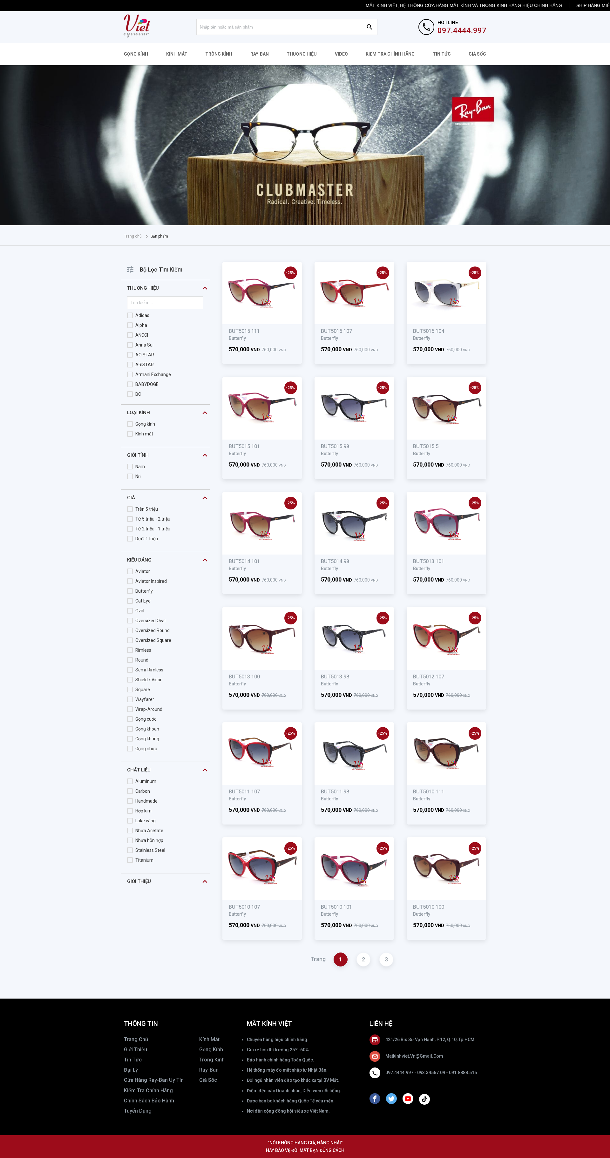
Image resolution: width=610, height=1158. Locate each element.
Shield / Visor (148, 679)
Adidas (142, 315)
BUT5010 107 (244, 907)
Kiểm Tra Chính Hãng (390, 54)
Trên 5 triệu (146, 509)
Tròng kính (218, 54)
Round (141, 660)
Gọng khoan (147, 728)
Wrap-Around (148, 709)
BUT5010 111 (428, 792)
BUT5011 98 (335, 792)
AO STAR (144, 354)
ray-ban (209, 1070)
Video (341, 54)
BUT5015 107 (336, 331)
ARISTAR (144, 364)
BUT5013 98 (335, 677)
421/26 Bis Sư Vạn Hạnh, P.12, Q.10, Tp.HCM (429, 1039)
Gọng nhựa (146, 748)
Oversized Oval (150, 620)
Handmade (146, 801)
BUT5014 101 (244, 561)
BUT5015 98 (335, 446)
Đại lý (131, 1070)
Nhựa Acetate (149, 830)
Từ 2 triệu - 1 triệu (152, 528)
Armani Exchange (153, 374)
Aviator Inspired (151, 581)
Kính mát (176, 54)
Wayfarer (144, 699)
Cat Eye (143, 600)
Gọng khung (147, 738)
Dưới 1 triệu (146, 538)
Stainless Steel (150, 850)
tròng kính (212, 1060)
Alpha (141, 325)
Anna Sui (144, 344)
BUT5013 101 (428, 561)
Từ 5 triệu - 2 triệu (152, 519)
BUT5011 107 (244, 792)
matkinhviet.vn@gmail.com (414, 1056)
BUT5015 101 (244, 446)
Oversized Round (152, 630)
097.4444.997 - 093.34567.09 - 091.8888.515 (431, 1072)
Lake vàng (145, 820)
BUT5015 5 (425, 446)
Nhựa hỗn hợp (149, 840)
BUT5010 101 (336, 907)
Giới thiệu (135, 1050)
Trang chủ (133, 236)
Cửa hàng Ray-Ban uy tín (154, 1080)
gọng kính (211, 1050)
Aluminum (145, 781)
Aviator (142, 571)
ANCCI (141, 335)
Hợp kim (143, 810)
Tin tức (442, 54)
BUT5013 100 (244, 677)
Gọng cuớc (145, 719)
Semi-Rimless (149, 669)
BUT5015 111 (244, 331)
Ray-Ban (259, 54)
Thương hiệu (302, 54)
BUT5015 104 (428, 331)
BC (138, 394)
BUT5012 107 (428, 677)
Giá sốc (477, 54)
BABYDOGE (147, 384)
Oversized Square (153, 640)
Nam (140, 466)
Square (142, 689)
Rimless (143, 650)
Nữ (138, 476)
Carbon (142, 791)
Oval (139, 610)
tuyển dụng (138, 1111)
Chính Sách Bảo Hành (149, 1101)
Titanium (144, 860)
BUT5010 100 (428, 907)
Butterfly (144, 591)
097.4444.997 (461, 30)
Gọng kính (136, 54)
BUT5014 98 (335, 561)
